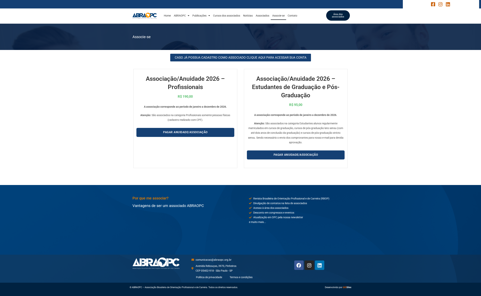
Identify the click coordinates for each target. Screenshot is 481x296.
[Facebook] (299, 265)
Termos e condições (241, 277)
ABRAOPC (180, 15)
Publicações (199, 15)
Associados (262, 15)
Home (167, 15)
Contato (292, 15)
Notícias (248, 15)
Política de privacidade (209, 277)
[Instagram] (309, 265)
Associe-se (278, 15)
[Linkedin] (319, 265)
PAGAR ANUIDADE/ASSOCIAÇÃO (185, 132)
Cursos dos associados (226, 15)
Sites (347, 287)
